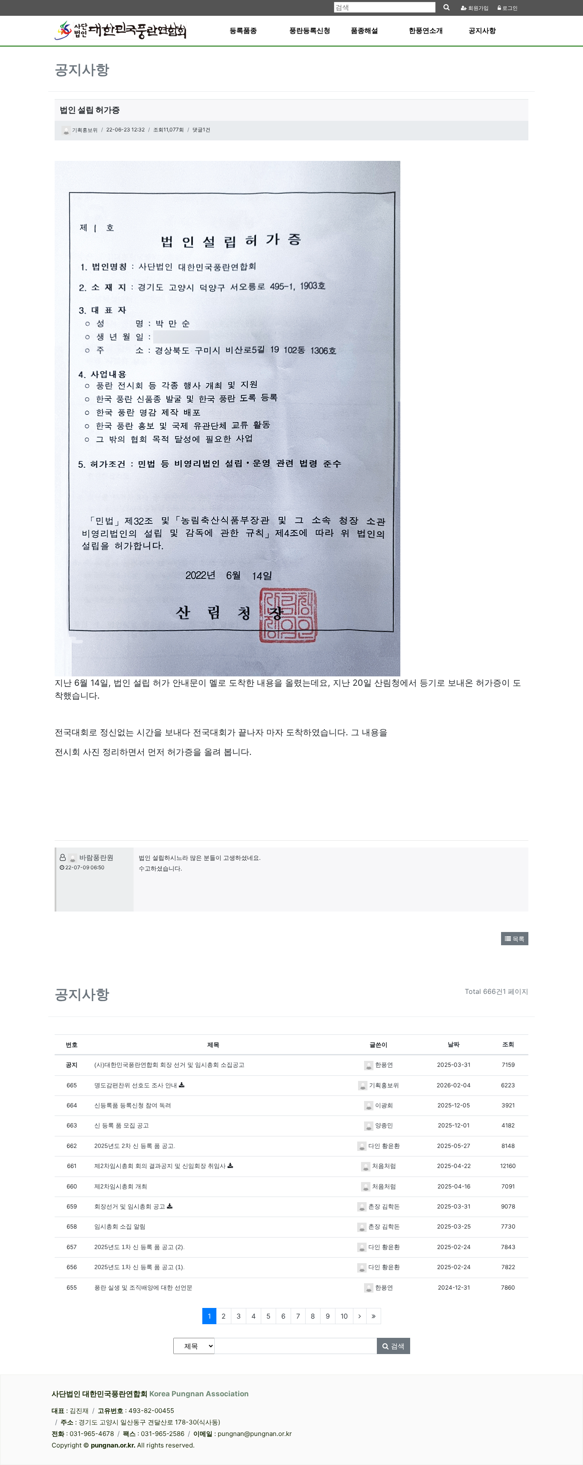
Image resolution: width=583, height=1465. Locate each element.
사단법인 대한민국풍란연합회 (150, 1393)
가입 (478, 8)
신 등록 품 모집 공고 (121, 1125)
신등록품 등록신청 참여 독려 (132, 1105)
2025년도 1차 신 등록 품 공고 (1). (139, 1267)
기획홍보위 (84, 130)
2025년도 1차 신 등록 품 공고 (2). (139, 1247)
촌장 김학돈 (383, 1206)
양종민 (383, 1125)
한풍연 (383, 1065)
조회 (508, 1044)
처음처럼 (383, 1166)
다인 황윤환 (383, 1146)
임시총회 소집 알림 (120, 1226)
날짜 (454, 1044)
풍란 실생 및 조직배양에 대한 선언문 (143, 1287)
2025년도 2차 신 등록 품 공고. (134, 1146)
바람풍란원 (95, 857)
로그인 (509, 8)
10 (344, 1316)
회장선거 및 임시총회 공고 (130, 1206)
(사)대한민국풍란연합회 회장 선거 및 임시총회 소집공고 (169, 1065)
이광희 (383, 1105)
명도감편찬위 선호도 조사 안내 (136, 1085)
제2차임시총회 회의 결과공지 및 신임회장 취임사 (160, 1166)
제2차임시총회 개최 (120, 1186)
